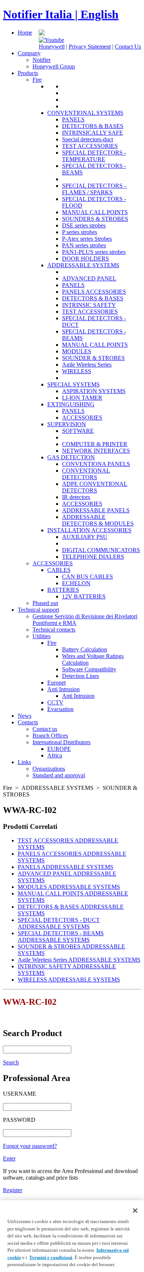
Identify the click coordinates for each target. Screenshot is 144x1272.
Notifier (41, 60)
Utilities (41, 636)
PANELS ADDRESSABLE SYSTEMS (65, 867)
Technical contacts (53, 629)
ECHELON (76, 583)
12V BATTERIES (84, 596)
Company (29, 53)
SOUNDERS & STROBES (95, 219)
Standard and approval (58, 775)
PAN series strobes (84, 245)
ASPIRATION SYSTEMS (94, 391)
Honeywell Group (53, 66)
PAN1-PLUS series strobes (94, 252)
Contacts (28, 722)
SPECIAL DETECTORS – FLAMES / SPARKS (94, 189)
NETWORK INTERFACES (96, 451)
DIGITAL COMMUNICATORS (101, 550)
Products (28, 73)
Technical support (38, 610)
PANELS (73, 119)
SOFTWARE (78, 431)
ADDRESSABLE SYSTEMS (83, 265)
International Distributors (61, 742)
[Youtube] (51, 40)
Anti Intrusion (63, 689)
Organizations (48, 769)
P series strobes (79, 232)
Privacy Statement (90, 46)
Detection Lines (80, 676)
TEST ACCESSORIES (90, 146)
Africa (54, 755)
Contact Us (128, 46)
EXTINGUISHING (71, 404)
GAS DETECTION (71, 457)
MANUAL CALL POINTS (95, 212)
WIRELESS (76, 371)
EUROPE (59, 749)
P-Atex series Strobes (87, 239)
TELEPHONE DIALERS (93, 557)
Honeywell (52, 46)
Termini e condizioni (50, 1257)
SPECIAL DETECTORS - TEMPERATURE (94, 155)
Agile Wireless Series (87, 364)
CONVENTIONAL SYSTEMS (85, 113)
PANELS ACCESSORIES (94, 292)
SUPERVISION (66, 424)
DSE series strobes (84, 225)
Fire (37, 80)
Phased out (45, 603)
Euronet (56, 682)
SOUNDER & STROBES (93, 358)
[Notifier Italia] (42, 33)
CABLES (59, 570)
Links (24, 762)
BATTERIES (63, 590)
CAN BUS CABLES (87, 576)
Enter (9, 1158)
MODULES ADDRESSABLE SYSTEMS (69, 887)
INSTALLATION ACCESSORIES (89, 530)
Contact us (44, 729)
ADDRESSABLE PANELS (96, 510)
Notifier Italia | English (61, 14)
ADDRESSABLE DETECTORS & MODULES (98, 520)
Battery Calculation (84, 649)
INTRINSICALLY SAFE (92, 133)
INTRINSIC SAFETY (89, 305)
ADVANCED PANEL (89, 278)
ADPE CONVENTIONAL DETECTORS (94, 487)
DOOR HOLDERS (85, 258)
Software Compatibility (89, 669)
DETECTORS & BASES (92, 126)
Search (11, 1062)
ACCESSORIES (82, 417)
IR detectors (76, 497)
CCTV (55, 702)
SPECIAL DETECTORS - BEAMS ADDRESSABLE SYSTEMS (61, 936)
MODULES (76, 351)
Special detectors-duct (87, 139)
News (24, 716)
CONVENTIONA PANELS (96, 464)
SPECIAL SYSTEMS (73, 384)
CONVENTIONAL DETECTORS (86, 473)
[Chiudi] (135, 1210)
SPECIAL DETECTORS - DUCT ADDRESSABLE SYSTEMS (59, 923)
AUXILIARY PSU (84, 537)
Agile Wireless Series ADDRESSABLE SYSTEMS (79, 960)
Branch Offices (50, 735)
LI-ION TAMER (82, 398)
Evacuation (60, 709)
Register (12, 1190)
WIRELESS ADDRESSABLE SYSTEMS (69, 979)
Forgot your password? (30, 1146)
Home (25, 32)
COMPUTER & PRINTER (94, 444)
